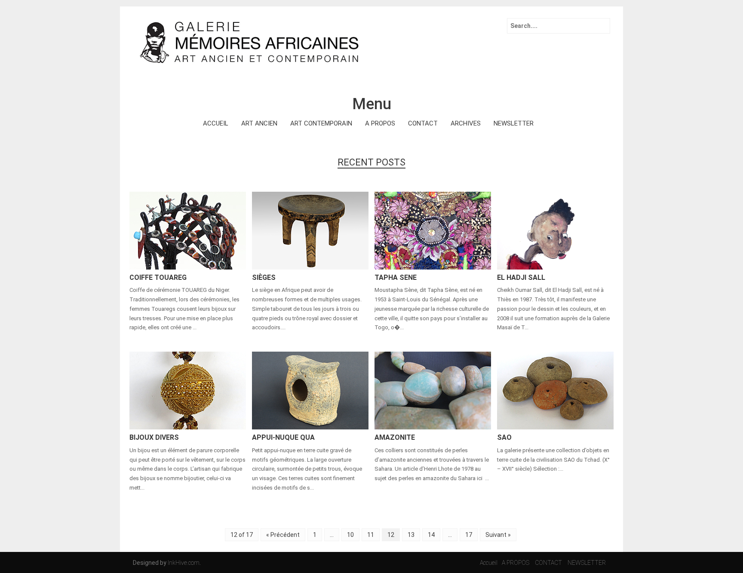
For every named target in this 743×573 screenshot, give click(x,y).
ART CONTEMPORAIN (321, 123)
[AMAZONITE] (433, 389)
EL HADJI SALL (521, 277)
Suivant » (498, 534)
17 (468, 534)
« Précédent (283, 534)
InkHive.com (184, 562)
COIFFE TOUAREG (158, 277)
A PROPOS (380, 123)
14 (431, 534)
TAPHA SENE (396, 277)
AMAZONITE (395, 437)
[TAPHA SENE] (433, 230)
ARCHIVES (466, 123)
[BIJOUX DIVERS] (187, 389)
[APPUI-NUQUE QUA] (310, 389)
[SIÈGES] (310, 230)
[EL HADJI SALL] (555, 230)
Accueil (488, 562)
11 (370, 534)
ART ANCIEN (259, 123)
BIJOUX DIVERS (154, 437)
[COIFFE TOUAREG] (187, 230)
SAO (504, 437)
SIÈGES (264, 277)
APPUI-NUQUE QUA (283, 437)
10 (350, 534)
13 (411, 534)
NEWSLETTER (514, 123)
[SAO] (555, 389)
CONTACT (423, 123)
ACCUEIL (215, 123)
